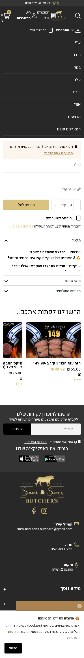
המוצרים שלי (38, 30)
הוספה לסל (26, 205)
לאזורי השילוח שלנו (37, 3)
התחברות (24, 18)
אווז (77, 104)
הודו (77, 55)
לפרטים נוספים (22, 226)
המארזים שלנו (69, 129)
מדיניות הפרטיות (35, 441)
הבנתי (13, 648)
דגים (77, 92)
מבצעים (74, 117)
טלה (77, 80)
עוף (78, 42)
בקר (77, 67)
